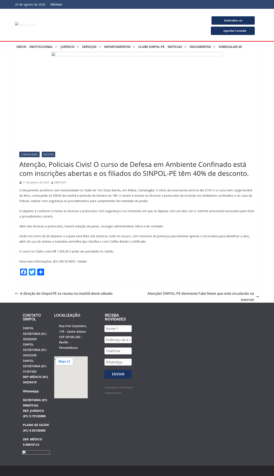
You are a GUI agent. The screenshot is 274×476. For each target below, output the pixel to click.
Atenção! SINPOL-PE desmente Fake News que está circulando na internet (200, 296)
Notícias (175, 47)
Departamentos (117, 47)
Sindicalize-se (230, 47)
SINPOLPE (60, 182)
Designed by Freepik (113, 392)
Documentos (200, 47)
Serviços (89, 47)
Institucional (41, 47)
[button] (55, 47)
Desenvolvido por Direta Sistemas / (119, 387)
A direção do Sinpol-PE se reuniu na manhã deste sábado (66, 293)
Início (21, 47)
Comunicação (29, 154)
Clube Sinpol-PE (151, 47)
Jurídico (67, 47)
